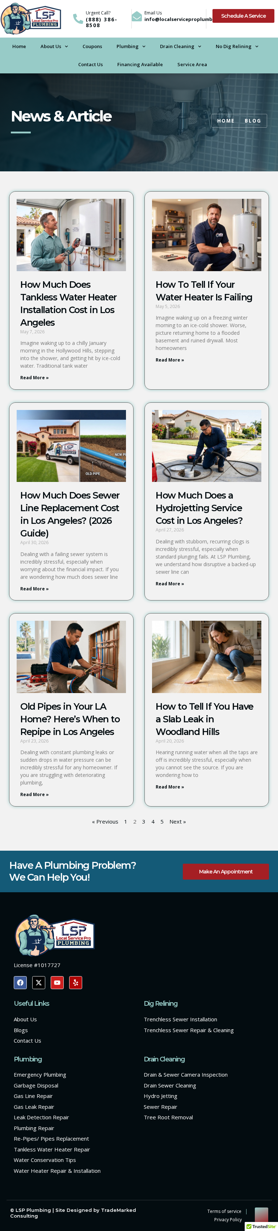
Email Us (153, 13)
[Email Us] (137, 16)
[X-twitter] (38, 982)
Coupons (92, 46)
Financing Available (140, 64)
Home (19, 46)
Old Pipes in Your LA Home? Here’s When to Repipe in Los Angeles (69, 719)
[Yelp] (75, 982)
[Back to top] (261, 1214)
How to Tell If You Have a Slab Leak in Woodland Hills (204, 719)
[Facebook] (20, 982)
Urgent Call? (98, 13)
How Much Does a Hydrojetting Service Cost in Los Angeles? (199, 508)
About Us (51, 46)
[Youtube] (57, 982)
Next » (177, 821)
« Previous (105, 821)
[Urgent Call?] (78, 19)
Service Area (192, 64)
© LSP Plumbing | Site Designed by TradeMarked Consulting (73, 1213)
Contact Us (90, 64)
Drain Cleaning (177, 46)
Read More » (34, 378)
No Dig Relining (234, 46)
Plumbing (128, 46)
